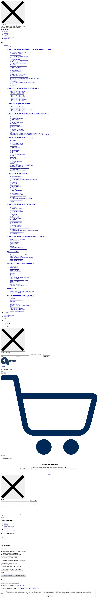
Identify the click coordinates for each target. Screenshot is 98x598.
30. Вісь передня (14, 123)
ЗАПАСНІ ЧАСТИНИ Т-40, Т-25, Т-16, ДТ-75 (22, 109)
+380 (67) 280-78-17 (19, 585)
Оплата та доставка (9, 37)
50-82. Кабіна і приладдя (16, 166)
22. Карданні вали (14, 185)
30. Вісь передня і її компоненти (18, 66)
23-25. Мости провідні (15, 186)
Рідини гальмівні (14, 278)
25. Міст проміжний (15, 153)
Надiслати (46, 356)
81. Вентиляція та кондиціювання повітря (21, 198)
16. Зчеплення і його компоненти (18, 57)
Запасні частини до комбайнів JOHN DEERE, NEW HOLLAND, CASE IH (29, 134)
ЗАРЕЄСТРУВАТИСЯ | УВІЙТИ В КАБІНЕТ (13, 575)
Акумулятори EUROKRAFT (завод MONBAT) (22, 291)
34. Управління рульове (16, 126)
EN (5, 29)
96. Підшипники (14, 81)
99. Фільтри (13, 85)
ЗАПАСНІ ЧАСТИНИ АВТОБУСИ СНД (20, 99)
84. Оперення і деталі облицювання (19, 77)
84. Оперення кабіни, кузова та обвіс (19, 168)
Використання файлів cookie (32, 593)
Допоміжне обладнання (16, 300)
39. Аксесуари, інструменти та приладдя (20, 228)
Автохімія (12, 273)
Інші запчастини (14, 169)
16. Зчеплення (13, 146)
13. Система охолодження (16, 118)
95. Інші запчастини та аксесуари (18, 79)
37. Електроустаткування (16, 129)
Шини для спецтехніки (16, 260)
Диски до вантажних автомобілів (18, 254)
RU (3, 29)
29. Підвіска (13, 64)
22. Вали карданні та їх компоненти (19, 60)
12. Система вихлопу (15, 55)
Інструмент (13, 302)
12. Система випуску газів (17, 143)
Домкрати (12, 301)
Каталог (6, 33)
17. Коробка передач (15, 59)
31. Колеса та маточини (16, 190)
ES (7, 29)
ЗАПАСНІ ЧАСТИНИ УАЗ (17, 100)
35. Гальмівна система (15, 70)
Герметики (12, 275)
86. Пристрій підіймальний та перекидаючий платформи (24, 78)
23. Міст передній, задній (16, 122)
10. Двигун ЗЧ (13, 116)
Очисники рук (13, 282)
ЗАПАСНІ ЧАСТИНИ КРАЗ (17, 96)
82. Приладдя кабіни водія (17, 232)
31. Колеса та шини (15, 125)
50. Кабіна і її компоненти (16, 75)
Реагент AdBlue (14, 266)
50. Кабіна (12, 197)
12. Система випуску (15, 210)
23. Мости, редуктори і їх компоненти (20, 62)
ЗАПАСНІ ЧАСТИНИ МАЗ (17, 92)
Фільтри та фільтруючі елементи (18, 170)
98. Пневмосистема (15, 84)
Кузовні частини (14, 243)
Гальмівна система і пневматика (18, 249)
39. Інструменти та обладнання (18, 196)
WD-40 (11, 274)
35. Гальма (12, 127)
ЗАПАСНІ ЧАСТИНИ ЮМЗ (17, 108)
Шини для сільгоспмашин (16, 259)
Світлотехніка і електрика (16, 247)
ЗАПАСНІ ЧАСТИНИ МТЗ (17, 106)
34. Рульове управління (16, 68)
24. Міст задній (14, 151)
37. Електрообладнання (16, 71)
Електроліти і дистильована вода (18, 285)
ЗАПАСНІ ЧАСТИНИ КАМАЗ (18, 91)
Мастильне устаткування (16, 308)
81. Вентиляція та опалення (17, 130)
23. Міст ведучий (14, 217)
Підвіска (12, 246)
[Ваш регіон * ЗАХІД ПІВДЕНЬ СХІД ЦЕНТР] (33, 500)
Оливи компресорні (15, 281)
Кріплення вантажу (15, 304)
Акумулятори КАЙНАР (16, 292)
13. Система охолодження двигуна (19, 56)
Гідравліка (12, 132)
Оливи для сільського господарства (19, 280)
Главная (49, 474)
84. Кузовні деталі (14, 233)
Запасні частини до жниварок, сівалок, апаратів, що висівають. (26, 133)
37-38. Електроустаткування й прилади (20, 163)
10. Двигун (13, 140)
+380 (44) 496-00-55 (23, 588)
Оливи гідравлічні (14, 269)
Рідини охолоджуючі (15, 271)
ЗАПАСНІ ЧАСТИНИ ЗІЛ (17, 95)
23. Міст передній (14, 150)
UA (1, 29)
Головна (6, 31)
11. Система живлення (16, 53)
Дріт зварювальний (15, 307)
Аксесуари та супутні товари (17, 239)
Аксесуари (12, 298)
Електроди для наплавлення (17, 309)
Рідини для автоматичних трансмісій (19, 277)
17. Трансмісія (13, 183)
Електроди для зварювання (17, 311)
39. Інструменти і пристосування (18, 74)
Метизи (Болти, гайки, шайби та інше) (20, 305)
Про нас (6, 34)
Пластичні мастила (15, 284)
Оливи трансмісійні (15, 270)
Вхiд (5, 39)
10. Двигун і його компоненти (18, 52)
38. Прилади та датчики (16, 226)
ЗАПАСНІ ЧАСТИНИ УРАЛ (17, 98)
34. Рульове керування (16, 191)
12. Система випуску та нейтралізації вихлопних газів (24, 179)
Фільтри (12, 201)
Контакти (6, 38)
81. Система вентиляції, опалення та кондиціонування (24, 230)
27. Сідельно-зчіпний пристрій (18, 63)
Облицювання (13, 244)
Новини (6, 35)
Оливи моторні (14, 267)
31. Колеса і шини (14, 159)
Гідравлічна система (15, 240)
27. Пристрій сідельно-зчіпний (18, 154)
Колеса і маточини (14, 242)
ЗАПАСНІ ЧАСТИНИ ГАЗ (17, 94)
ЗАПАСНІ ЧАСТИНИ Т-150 (17, 110)
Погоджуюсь (49, 596)
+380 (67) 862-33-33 (33, 588)
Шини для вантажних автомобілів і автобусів (21, 257)
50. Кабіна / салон (14, 229)
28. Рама (12, 155)
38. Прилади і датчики (16, 73)
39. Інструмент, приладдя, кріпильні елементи (22, 165)
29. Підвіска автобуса (15, 218)
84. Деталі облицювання (16, 200)
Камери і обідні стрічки (16, 256)
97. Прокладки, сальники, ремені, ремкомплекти (22, 82)
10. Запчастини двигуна (16, 176)
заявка (2, 517)
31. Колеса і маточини (15, 67)
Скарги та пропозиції (9, 530)
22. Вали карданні (14, 121)
